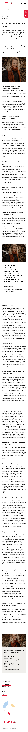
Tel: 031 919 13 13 (6, 685)
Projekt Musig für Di (9, 663)
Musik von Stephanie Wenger (11, 660)
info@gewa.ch (5, 686)
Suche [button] (26, 12)
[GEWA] (7, 3)
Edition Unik (18, 382)
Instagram (4, 695)
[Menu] (25, 3)
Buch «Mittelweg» (8, 658)
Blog (8, 9)
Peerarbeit (17, 513)
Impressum (5, 728)
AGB (19, 728)
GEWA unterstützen (9, 711)
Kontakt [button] (26, 16)
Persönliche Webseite (9, 656)
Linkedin (4, 693)
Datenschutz (13, 728)
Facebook (4, 691)
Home (3, 9)
